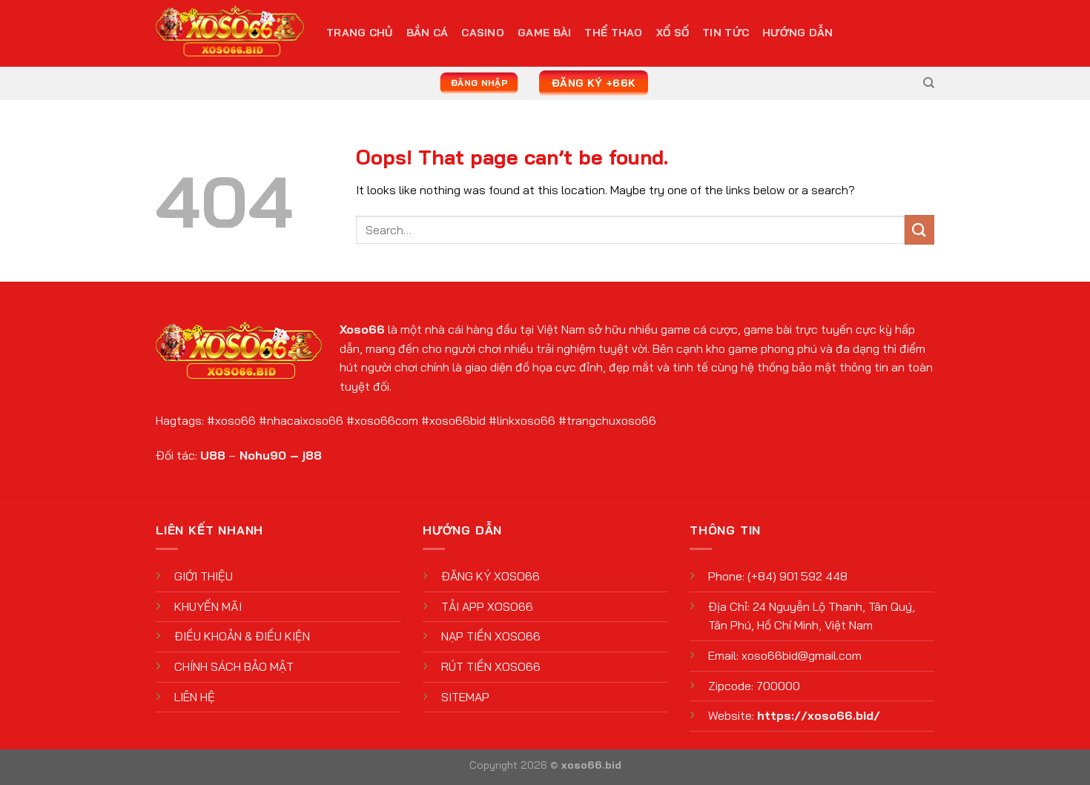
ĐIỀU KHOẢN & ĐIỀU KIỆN (242, 636)
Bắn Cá (427, 32)
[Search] (928, 83)
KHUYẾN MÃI (208, 606)
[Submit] (919, 229)
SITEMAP (465, 696)
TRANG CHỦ (359, 32)
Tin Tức (725, 32)
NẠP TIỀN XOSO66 (491, 636)
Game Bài (544, 32)
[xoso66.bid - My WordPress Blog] (230, 33)
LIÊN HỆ (194, 696)
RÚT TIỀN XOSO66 (491, 666)
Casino (482, 32)
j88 (312, 455)
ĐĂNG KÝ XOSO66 (490, 576)
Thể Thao (613, 32)
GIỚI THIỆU (203, 576)
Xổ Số (672, 32)
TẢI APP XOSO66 (487, 606)
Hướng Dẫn (797, 32)
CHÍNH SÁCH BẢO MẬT (234, 666)
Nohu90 (263, 455)
